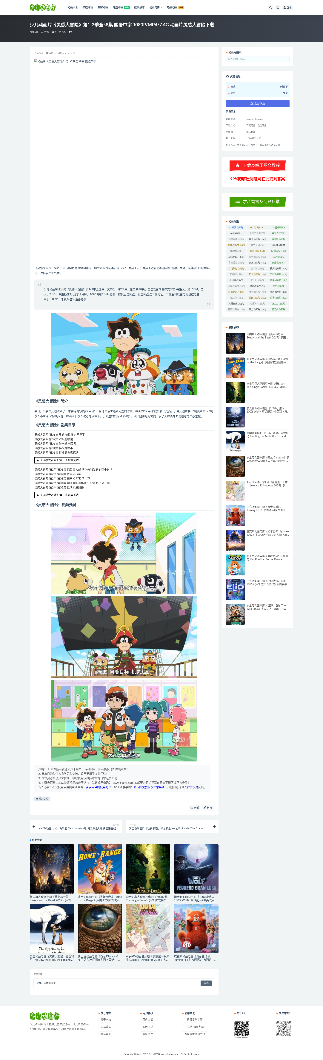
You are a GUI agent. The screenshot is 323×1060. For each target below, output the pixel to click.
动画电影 (257, 251)
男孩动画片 (257, 286)
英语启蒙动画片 (236, 304)
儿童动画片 (236, 245)
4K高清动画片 (236, 228)
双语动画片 (257, 257)
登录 (289, 7)
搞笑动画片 (278, 269)
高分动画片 (257, 309)
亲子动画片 (257, 239)
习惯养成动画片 (236, 240)
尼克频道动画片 (236, 269)
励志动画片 (236, 257)
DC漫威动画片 (278, 228)
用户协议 (147, 1019)
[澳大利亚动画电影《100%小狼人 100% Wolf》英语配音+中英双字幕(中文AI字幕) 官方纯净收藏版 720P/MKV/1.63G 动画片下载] (196, 869)
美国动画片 (278, 292)
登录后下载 (257, 103)
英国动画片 (257, 298)
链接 (209, 808)
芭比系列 (236, 298)
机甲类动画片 (236, 281)
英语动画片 (278, 298)
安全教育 (278, 263)
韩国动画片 (236, 309)
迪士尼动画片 (278, 304)
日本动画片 (257, 274)
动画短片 (278, 251)
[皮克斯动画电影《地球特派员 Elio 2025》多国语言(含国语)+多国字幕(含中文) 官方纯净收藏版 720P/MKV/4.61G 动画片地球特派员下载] (235, 589)
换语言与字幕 (195, 1019)
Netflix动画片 (236, 234)
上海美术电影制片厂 (257, 234)
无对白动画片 (236, 275)
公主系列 (257, 245)
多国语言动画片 (236, 263)
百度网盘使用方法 (194, 1034)
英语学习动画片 (257, 304)
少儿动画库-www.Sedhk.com (163, 1054)
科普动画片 (236, 292)
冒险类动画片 (278, 246)
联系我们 (106, 1034)
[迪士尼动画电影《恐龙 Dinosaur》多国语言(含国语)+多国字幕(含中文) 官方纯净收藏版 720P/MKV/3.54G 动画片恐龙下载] (100, 928)
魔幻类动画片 (278, 310)
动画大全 (34, 32)
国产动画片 (278, 258)
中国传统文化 (278, 234)
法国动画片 (236, 286)
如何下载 (147, 1027)
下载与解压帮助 (195, 1027)
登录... (39, 983)
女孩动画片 (257, 263)
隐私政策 (106, 1027)
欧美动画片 (278, 280)
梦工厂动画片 (257, 281)
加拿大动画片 (236, 252)
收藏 (196, 808)
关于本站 (106, 1019)
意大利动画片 (257, 269)
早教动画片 (278, 274)
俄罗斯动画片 (278, 240)
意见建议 (147, 1034)
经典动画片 (257, 292)
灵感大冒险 (42, 799)
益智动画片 (278, 287)
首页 (51, 53)
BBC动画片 (257, 228)
